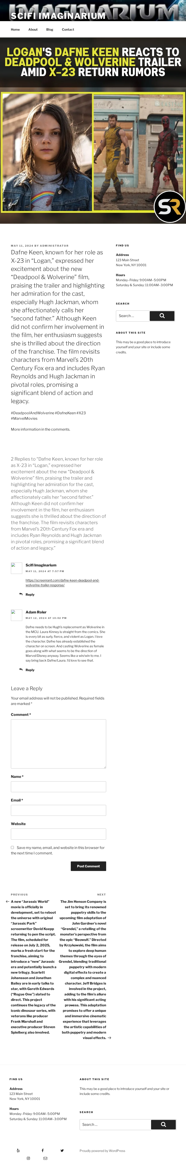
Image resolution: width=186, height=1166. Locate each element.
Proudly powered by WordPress (102, 1151)
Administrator (54, 245)
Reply (30, 594)
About (33, 29)
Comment (21, 714)
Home (15, 29)
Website (18, 824)
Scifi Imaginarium (58, 16)
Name (17, 776)
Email (17, 800)
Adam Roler (36, 612)
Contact (68, 29)
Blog (49, 29)
